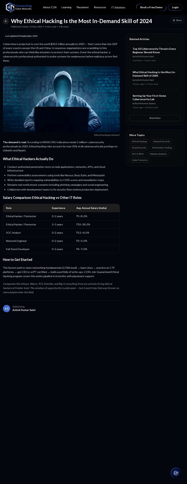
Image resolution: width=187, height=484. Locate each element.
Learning (66, 7)
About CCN (49, 7)
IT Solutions (118, 7)
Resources (100, 7)
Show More (155, 118)
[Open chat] (176, 473)
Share (179, 20)
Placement (83, 7)
